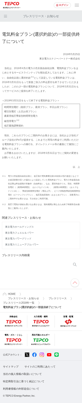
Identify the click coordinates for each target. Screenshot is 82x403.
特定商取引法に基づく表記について (23, 381)
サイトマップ (11, 366)
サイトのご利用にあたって (40, 366)
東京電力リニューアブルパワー (22, 244)
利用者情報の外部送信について (21, 388)
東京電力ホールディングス (19, 226)
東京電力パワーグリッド (18, 238)
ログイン (63, 5)
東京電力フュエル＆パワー (19, 232)
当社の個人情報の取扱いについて (22, 373)
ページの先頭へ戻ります (75, 283)
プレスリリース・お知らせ (41, 16)
